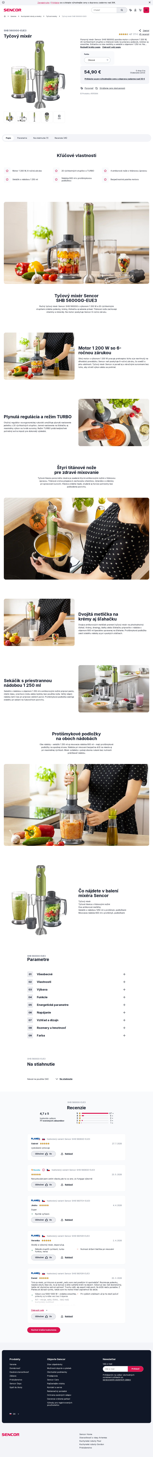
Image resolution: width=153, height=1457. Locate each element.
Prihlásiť (135, 1369)
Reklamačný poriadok (57, 1391)
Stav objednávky (54, 1364)
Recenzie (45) (61, 138)
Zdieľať (146, 30)
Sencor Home (85, 1434)
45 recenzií (144, 34)
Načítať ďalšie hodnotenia (43, 1330)
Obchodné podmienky (57, 1372)
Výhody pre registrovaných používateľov (59, 1403)
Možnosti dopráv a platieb (59, 1368)
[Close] (149, 2)
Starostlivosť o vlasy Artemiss (93, 1437)
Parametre (22, 138)
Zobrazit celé (37, 1310)
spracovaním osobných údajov (117, 1379)
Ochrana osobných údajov (59, 1395)
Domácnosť (15, 1368)
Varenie (13, 16)
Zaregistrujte (43, 2)
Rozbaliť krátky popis (90, 47)
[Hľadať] (122, 10)
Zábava (13, 1376)
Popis (8, 138)
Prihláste (55, 2)
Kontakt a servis (54, 1387)
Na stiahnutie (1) (40, 138)
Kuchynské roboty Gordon (91, 1444)
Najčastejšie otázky (56, 1383)
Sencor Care (53, 1379)
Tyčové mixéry (51, 16)
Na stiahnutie (66, 1079)
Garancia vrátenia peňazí (58, 1399)
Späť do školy (16, 1387)
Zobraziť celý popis (111, 47)
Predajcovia (52, 1376)
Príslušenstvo (16, 1379)
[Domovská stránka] (5, 16)
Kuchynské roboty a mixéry (31, 16)
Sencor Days (15, 1383)
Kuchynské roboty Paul (90, 1441)
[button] (43, 1153)
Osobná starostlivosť (19, 1372)
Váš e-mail (107, 1364)
